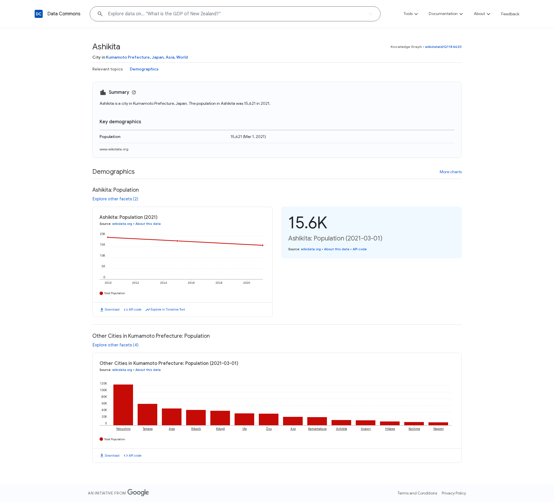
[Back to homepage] (39, 14)
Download (112, 309)
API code (135, 309)
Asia (170, 57)
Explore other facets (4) (115, 345)
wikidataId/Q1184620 (443, 46)
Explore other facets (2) (115, 198)
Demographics (144, 69)
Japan (158, 57)
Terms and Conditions (417, 493)
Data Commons (64, 14)
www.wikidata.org (114, 149)
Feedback (510, 13)
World (182, 57)
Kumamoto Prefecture (128, 57)
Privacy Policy (454, 493)
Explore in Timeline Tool (168, 309)
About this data (148, 224)
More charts (451, 171)
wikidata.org (122, 224)
